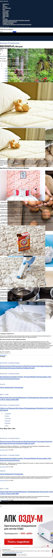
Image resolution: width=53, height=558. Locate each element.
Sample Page (6, 13)
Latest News (6, 11)
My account (5, 12)
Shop (4, 17)
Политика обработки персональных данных (16, 20)
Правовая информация (10, 21)
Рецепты (7, 61)
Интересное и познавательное (14, 47)
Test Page (5, 19)
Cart (4, 5)
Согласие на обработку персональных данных (17, 24)
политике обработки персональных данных (13, 552)
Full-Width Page (7, 8)
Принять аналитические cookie (9, 554)
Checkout (5, 6)
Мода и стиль (9, 54)
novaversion (3, 56)
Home (4, 9)
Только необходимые (22, 554)
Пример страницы (8, 23)
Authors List (6, 4)
